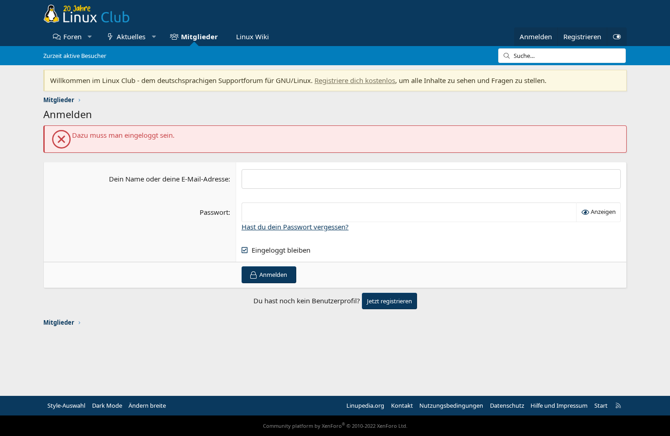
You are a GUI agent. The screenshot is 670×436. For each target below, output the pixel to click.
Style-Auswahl (66, 405)
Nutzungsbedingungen (451, 405)
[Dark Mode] (617, 36)
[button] (89, 36)
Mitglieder (199, 36)
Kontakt (402, 405)
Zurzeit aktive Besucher (74, 56)
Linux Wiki (252, 36)
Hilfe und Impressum (559, 405)
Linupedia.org (365, 405)
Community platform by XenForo (335, 425)
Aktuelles (131, 36)
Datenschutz (507, 405)
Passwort (214, 212)
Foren (72, 36)
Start (601, 405)
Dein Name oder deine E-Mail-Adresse (168, 178)
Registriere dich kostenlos (354, 80)
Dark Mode (107, 405)
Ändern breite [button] (147, 405)
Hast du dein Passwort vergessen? (295, 226)
